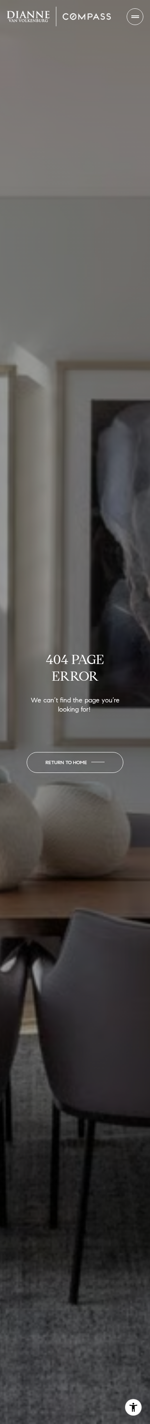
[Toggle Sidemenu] (135, 16)
